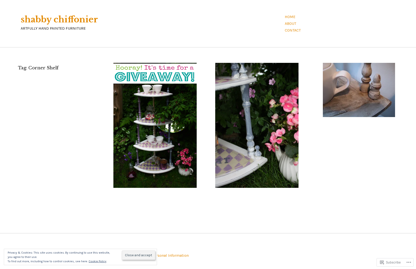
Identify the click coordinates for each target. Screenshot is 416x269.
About (290, 23)
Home (290, 16)
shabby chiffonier (59, 19)
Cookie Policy (97, 261)
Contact (293, 30)
